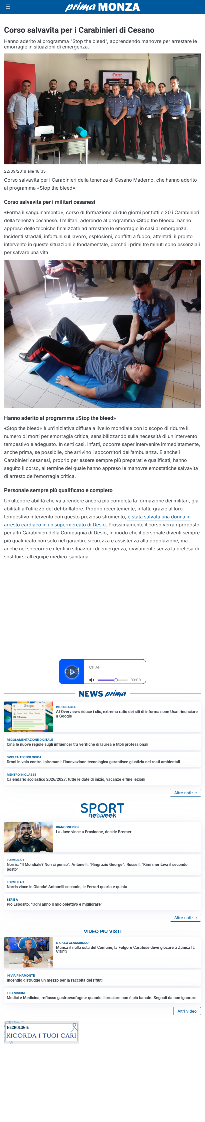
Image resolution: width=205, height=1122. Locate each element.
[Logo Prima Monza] (102, 7)
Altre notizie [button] (185, 792)
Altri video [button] (187, 1011)
